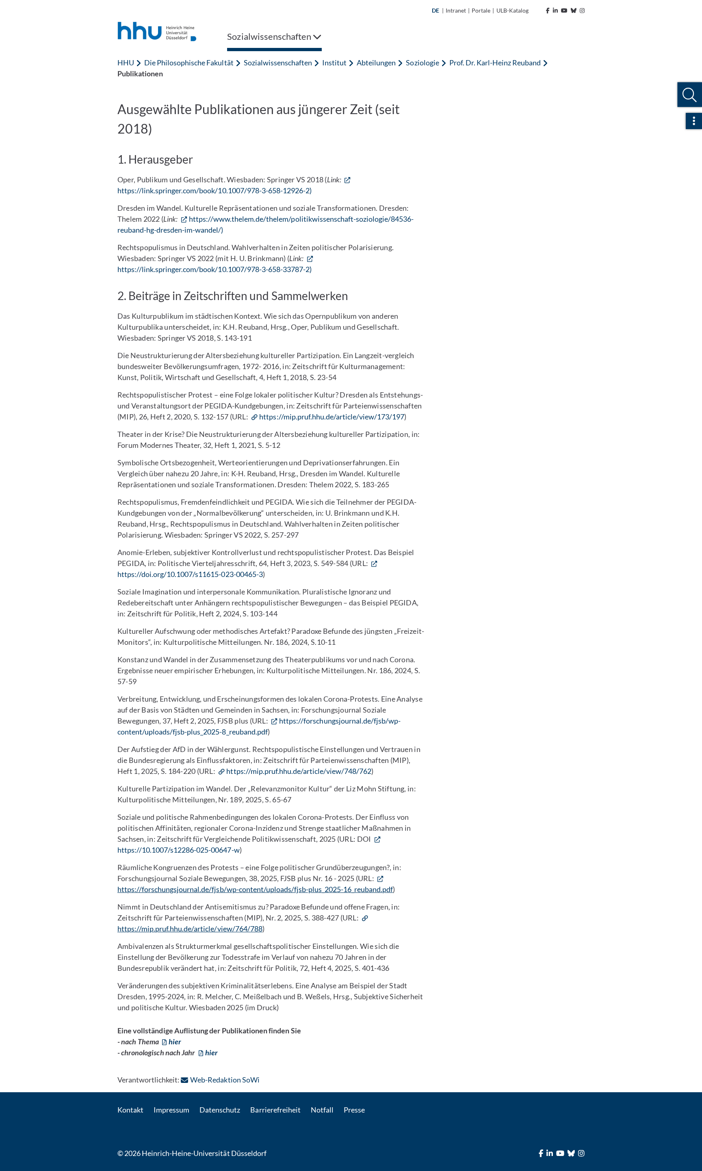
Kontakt (130, 1109)
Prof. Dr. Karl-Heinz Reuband (495, 62)
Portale (481, 10)
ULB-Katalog (512, 10)
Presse (354, 1109)
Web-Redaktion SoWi (224, 1079)
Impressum (171, 1109)
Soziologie (422, 62)
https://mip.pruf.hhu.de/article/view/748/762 (298, 771)
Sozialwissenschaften (278, 62)
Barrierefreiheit (275, 1109)
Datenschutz (219, 1109)
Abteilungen (376, 62)
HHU (125, 62)
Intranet (456, 10)
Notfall (322, 1109)
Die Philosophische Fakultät (188, 62)
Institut (334, 62)
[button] (689, 94)
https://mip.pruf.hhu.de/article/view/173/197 (331, 416)
